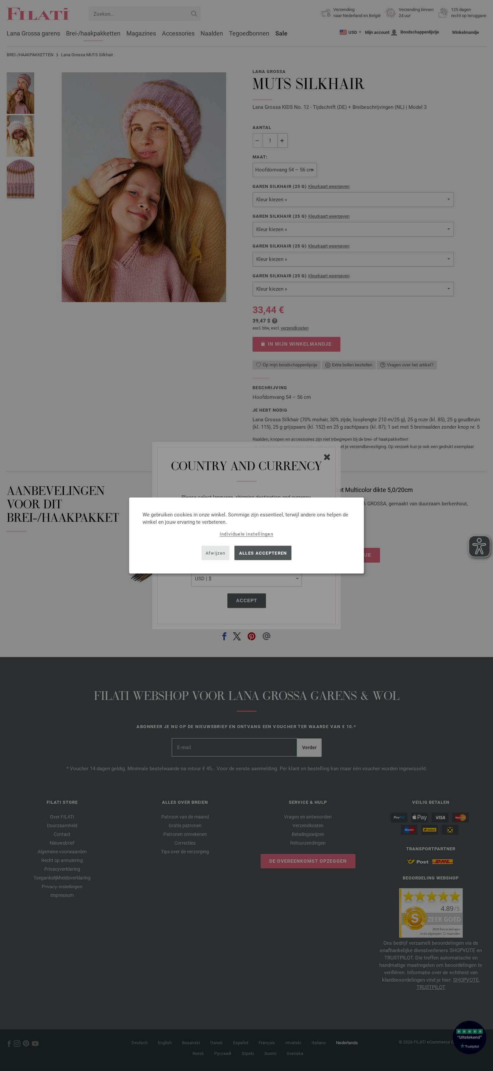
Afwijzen (215, 552)
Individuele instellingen (246, 534)
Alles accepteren (263, 552)
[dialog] (246, 536)
